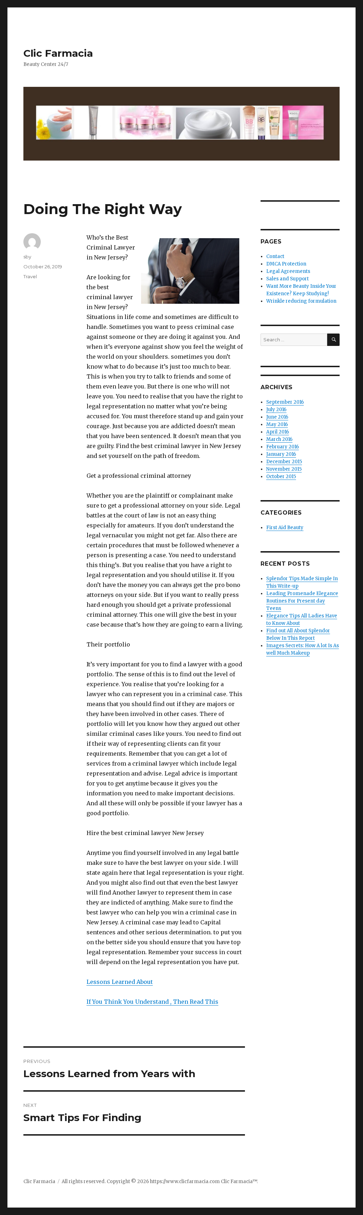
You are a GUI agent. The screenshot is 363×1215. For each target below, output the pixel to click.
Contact (275, 256)
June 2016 (277, 417)
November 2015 (284, 469)
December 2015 (284, 462)
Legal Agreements (288, 271)
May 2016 (277, 424)
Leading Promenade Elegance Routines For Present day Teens (302, 600)
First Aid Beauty (284, 528)
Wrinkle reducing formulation (301, 301)
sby (27, 256)
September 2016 (285, 402)
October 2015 (281, 477)
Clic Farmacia (58, 53)
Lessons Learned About (119, 981)
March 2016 (279, 439)
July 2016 (276, 410)
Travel (30, 276)
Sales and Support (287, 279)
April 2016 (277, 432)
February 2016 (282, 447)
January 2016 (281, 454)
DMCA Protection (286, 264)
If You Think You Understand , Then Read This (152, 1001)
